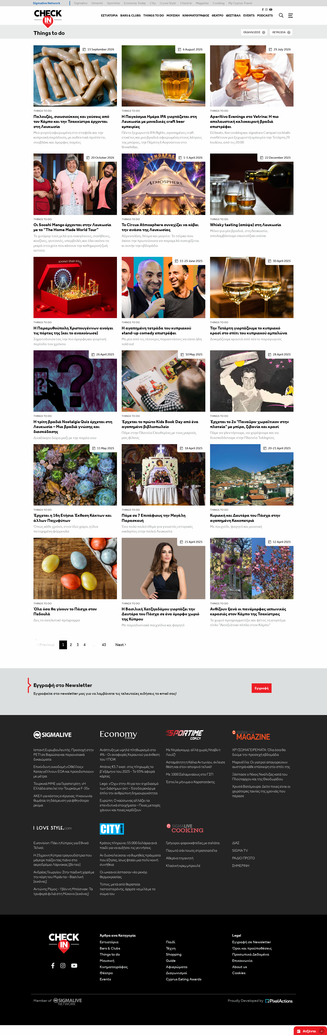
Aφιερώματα (176, 966)
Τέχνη (171, 948)
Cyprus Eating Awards (183, 979)
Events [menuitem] (249, 15)
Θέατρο (106, 973)
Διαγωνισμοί (176, 973)
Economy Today (135, 3)
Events (105, 979)
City (153, 3)
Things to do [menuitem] (153, 15)
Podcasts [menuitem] (265, 15)
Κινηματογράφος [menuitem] (195, 15)
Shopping (173, 954)
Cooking (218, 3)
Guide (171, 960)
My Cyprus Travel (240, 3)
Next (121, 644)
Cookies (238, 973)
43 (104, 644)
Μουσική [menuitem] (173, 15)
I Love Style (168, 3)
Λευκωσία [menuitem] (279, 32)
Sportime (113, 3)
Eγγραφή (262, 688)
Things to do (49, 33)
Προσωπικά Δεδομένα (250, 954)
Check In (186, 3)
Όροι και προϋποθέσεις (252, 948)
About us (239, 966)
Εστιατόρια (109, 942)
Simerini (97, 3)
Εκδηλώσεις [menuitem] (252, 32)
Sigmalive (80, 3)
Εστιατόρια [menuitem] (109, 15)
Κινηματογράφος (114, 966)
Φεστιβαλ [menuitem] (233, 15)
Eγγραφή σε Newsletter (251, 942)
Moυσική (107, 960)
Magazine (202, 3)
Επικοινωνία (242, 960)
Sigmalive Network (46, 3)
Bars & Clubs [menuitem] (130, 15)
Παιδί (170, 942)
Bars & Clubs (110, 948)
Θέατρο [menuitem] (217, 15)
